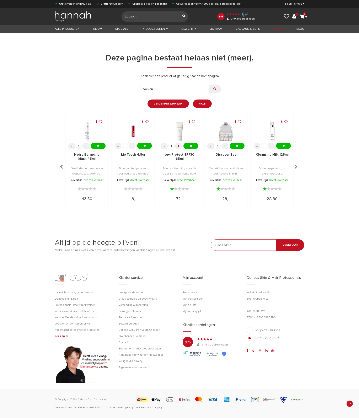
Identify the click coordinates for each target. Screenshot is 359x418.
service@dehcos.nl (267, 337)
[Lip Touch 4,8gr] (133, 131)
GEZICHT (187, 28)
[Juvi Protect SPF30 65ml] (179, 131)
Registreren (190, 292)
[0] (302, 17)
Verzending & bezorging (133, 305)
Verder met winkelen (168, 104)
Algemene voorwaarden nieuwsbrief (141, 355)
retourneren (112, 4)
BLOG (300, 28)
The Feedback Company (148, 407)
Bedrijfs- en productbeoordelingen (140, 348)
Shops (298, 3)
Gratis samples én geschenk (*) (138, 299)
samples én (149, 4)
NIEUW (97, 28)
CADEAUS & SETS (248, 28)
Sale (202, 104)
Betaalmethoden (129, 323)
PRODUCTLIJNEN (153, 28)
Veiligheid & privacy (130, 361)
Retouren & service (130, 317)
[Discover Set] (226, 131)
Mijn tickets (189, 305)
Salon (288, 3)
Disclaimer (100, 399)
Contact (123, 342)
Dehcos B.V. (85, 399)
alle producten (67, 28)
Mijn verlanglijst (192, 311)
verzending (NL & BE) (75, 4)
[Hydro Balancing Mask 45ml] (87, 131)
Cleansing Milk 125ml (272, 154)
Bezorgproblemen (130, 311)
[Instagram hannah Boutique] (260, 351)
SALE (276, 28)
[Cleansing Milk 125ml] (272, 131)
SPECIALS (121, 28)
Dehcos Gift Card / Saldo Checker (139, 330)
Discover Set (226, 154)
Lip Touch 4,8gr (133, 154)
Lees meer (61, 336)
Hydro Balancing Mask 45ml (87, 156)
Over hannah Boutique (132, 336)
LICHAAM (216, 28)
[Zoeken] (184, 16)
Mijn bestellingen (193, 299)
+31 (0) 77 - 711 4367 (268, 330)
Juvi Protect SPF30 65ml (179, 156)
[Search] (215, 89)
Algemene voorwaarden (133, 367)
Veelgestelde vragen (131, 292)
